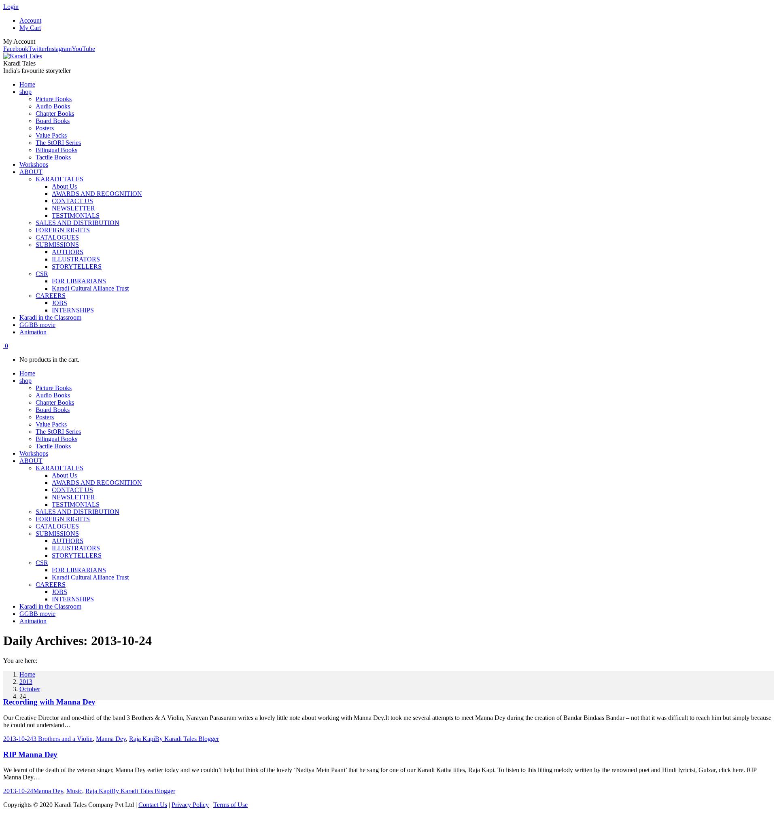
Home (27, 674)
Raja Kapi (142, 738)
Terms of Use (230, 804)
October (29, 689)
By (187, 738)
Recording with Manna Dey (49, 702)
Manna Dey (111, 738)
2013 (25, 681)
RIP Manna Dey (30, 754)
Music (74, 790)
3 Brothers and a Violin (63, 738)
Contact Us (152, 804)
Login (11, 6)
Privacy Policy (190, 804)
